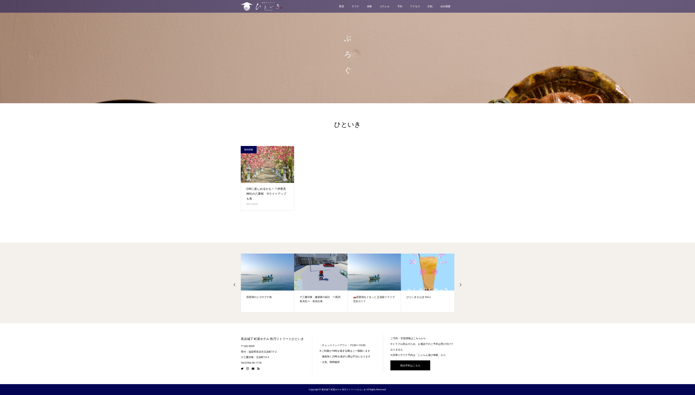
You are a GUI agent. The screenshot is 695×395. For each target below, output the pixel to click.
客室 (341, 6)
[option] (267, 283)
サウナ (355, 6)
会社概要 (445, 6)
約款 (430, 6)
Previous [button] (234, 285)
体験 (369, 6)
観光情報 (248, 149)
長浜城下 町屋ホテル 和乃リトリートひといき (272, 338)
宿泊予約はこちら (410, 365)
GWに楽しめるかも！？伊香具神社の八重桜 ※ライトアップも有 (266, 193)
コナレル (385, 6)
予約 (399, 6)
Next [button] (460, 285)
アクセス (415, 6)
